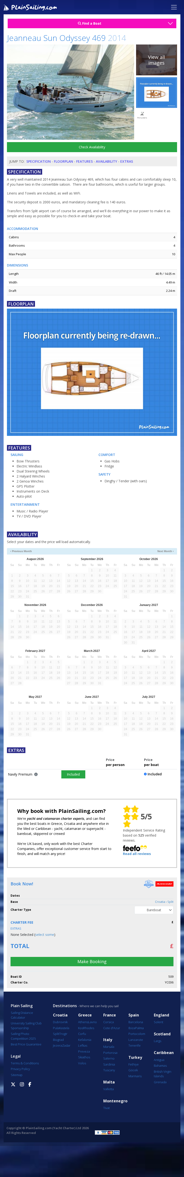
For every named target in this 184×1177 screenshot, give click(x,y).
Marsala (108, 1046)
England (161, 1015)
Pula (56, 1028)
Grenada (160, 1082)
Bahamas (160, 1065)
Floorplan (63, 161)
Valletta (108, 1089)
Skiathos (84, 1057)
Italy (107, 1040)
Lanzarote (135, 1040)
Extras (126, 161)
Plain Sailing (22, 1005)
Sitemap (17, 1075)
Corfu (82, 1034)
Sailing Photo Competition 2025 (23, 1036)
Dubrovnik (60, 1022)
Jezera (57, 1045)
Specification (38, 161)
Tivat (106, 1108)
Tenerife (134, 1045)
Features (84, 161)
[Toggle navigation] (173, 7)
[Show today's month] (88, 551)
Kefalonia (84, 1040)
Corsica (108, 1022)
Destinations (65, 1005)
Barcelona (135, 1022)
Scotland (162, 1034)
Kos (80, 1028)
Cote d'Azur (111, 1028)
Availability (106, 161)
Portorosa (110, 1052)
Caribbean (164, 1052)
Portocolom (136, 1034)
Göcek (133, 1070)
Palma (139, 1028)
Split (56, 1034)
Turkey (135, 1057)
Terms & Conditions (25, 1063)
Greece (85, 1015)
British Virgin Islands (162, 1073)
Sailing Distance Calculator (22, 1015)
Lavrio (92, 1022)
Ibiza (131, 1028)
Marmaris (135, 1076)
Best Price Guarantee (26, 1044)
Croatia (60, 1015)
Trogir (63, 1034)
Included (73, 774)
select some (44, 934)
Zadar (66, 1045)
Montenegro (115, 1101)
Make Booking (92, 961)
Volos (82, 1063)
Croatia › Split (164, 902)
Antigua (159, 1060)
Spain (133, 1015)
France (109, 1015)
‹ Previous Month (21, 551)
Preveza (84, 1051)
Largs (157, 1041)
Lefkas (82, 1045)
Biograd (58, 1040)
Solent (158, 1022)
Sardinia (109, 1064)
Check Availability (92, 147)
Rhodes (88, 1028)
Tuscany (109, 1070)
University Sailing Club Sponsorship (26, 1025)
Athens (83, 1022)
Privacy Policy (20, 1069)
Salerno (109, 1058)
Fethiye (133, 1064)
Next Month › (165, 551)
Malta (109, 1082)
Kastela (64, 1028)
